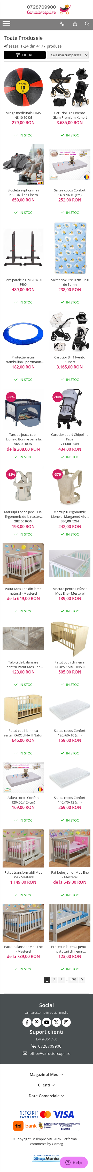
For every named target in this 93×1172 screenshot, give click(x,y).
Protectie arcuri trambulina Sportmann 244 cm (23, 359)
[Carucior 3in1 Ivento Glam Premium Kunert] (69, 87)
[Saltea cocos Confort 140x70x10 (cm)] (69, 164)
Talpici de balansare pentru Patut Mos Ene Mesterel (23, 664)
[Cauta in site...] (87, 24)
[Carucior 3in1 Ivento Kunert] (69, 331)
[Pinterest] (36, 1022)
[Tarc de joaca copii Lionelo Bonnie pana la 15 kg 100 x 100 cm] (23, 409)
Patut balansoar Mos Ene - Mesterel (23, 949)
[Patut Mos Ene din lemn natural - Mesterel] (23, 563)
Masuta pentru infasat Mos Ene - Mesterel (70, 591)
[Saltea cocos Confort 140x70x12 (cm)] (69, 777)
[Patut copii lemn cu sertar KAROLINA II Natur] (23, 710)
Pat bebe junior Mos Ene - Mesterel (70, 874)
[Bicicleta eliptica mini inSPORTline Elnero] (23, 164)
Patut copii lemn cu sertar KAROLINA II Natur (23, 732)
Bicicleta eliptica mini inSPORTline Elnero (23, 192)
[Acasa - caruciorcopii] (46, 9)
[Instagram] (66, 1022)
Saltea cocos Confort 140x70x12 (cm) (70, 800)
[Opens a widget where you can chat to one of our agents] (73, 1163)
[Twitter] (56, 1022)
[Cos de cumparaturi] (75, 24)
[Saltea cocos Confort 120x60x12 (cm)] (23, 777)
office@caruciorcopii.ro (49, 1053)
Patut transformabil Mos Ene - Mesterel (23, 874)
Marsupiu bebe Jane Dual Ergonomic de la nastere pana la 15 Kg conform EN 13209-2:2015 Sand (23, 514)
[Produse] (7, 25)
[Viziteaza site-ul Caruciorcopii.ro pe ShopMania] (46, 1158)
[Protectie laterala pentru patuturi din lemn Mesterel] (69, 923)
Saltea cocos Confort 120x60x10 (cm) (70, 732)
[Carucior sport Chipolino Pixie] (69, 409)
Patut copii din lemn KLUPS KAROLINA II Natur (70, 664)
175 (73, 979)
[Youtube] (46, 1022)
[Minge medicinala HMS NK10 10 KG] (23, 87)
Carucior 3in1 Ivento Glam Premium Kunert (70, 115)
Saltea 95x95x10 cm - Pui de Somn (70, 282)
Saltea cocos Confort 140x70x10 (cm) (70, 192)
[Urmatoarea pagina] (82, 980)
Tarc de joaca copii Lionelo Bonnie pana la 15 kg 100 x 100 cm (23, 436)
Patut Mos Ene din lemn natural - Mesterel (23, 591)
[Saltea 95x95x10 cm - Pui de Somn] (69, 248)
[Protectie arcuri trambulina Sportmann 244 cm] (23, 332)
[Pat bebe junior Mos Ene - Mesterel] (69, 848)
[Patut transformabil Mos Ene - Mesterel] (23, 848)
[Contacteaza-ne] (62, 24)
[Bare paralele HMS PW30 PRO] (23, 248)
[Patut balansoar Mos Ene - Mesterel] (23, 923)
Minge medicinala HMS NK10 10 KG (23, 115)
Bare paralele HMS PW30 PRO (23, 282)
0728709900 (49, 1046)
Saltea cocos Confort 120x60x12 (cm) (23, 800)
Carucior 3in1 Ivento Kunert (69, 359)
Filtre (26, 54)
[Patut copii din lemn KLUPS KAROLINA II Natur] (69, 638)
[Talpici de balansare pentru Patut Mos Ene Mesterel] (23, 638)
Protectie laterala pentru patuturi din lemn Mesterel (70, 949)
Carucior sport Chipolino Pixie (70, 436)
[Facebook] (27, 1022)
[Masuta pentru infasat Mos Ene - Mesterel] (69, 563)
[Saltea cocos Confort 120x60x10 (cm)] (69, 709)
